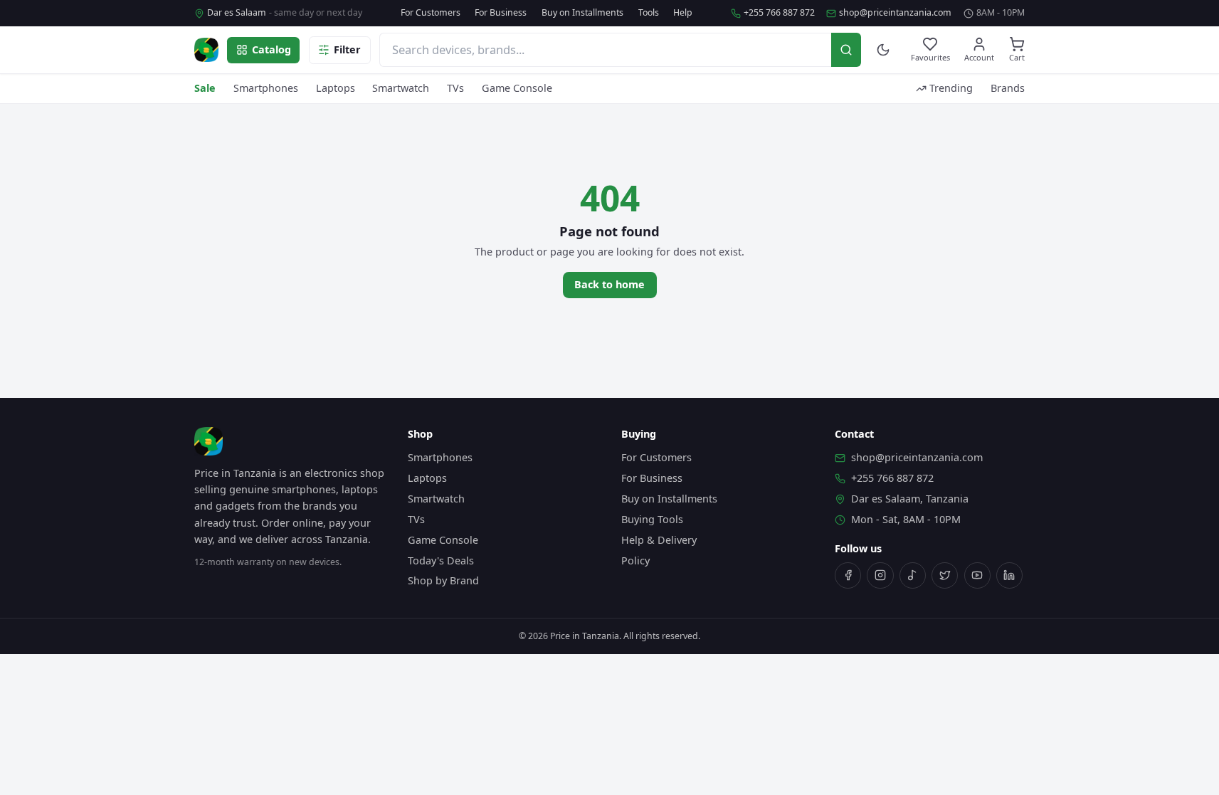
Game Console (517, 88)
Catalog (271, 49)
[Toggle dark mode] (883, 50)
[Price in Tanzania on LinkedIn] (1009, 575)
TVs (455, 88)
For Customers (430, 13)
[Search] (846, 49)
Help (682, 13)
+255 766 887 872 (779, 13)
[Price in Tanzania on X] (945, 575)
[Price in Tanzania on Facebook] (848, 575)
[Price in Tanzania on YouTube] (977, 575)
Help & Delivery (659, 540)
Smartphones (265, 88)
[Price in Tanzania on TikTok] (912, 575)
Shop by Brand (443, 580)
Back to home (609, 284)
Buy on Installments (582, 13)
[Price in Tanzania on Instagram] (880, 575)
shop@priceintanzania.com (895, 13)
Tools (648, 13)
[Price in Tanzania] (206, 50)
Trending (951, 88)
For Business (501, 13)
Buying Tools (652, 519)
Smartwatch (400, 88)
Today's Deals (441, 560)
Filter (347, 49)
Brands (1008, 88)
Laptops (335, 88)
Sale (205, 88)
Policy (635, 560)
